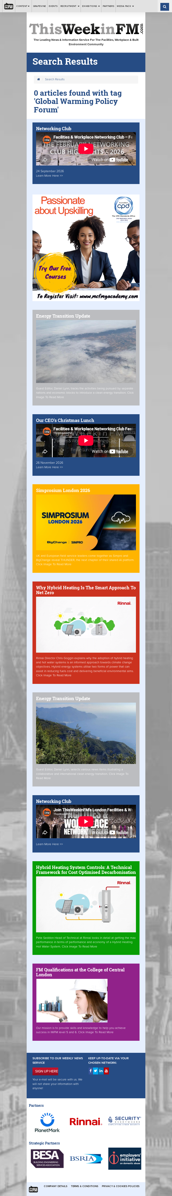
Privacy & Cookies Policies (121, 1186)
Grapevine (39, 6)
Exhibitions (90, 6)
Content (21, 6)
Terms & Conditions (84, 1186)
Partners (108, 6)
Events (53, 6)
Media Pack (124, 6)
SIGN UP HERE (46, 1071)
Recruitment (68, 6)
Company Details (55, 1186)
